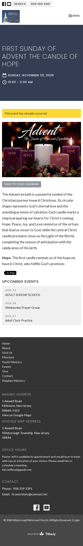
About (6, 348)
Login (76, 520)
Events (6, 366)
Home (6, 343)
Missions (8, 357)
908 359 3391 (40, 4)
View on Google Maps (16, 415)
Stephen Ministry (13, 380)
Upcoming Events (20, 281)
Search (20, 4)
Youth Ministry (12, 362)
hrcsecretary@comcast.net (30, 494)
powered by (40, 537)
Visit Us (7, 352)
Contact (7, 376)
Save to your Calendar (21, 184)
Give (5, 371)
